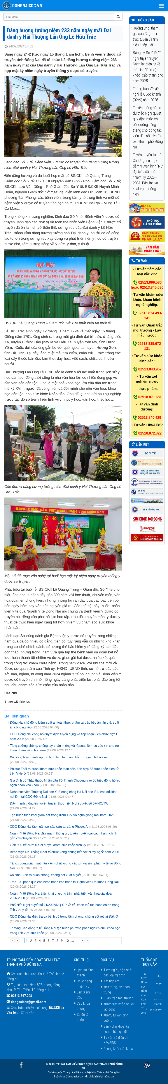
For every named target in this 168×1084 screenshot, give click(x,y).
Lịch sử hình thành (85, 972)
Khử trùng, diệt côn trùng (116, 989)
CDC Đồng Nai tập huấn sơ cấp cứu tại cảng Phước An (49, 826)
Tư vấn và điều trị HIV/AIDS (115, 1040)
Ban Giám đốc (83, 995)
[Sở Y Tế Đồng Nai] (147, 509)
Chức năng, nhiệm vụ (85, 983)
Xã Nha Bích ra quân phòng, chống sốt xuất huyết (45, 875)
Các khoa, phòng (84, 1006)
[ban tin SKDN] (147, 207)
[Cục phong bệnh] (147, 462)
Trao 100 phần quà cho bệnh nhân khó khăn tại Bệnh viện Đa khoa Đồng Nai (64, 882)
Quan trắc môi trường (118, 998)
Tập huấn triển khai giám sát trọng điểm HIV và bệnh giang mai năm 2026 (62, 815)
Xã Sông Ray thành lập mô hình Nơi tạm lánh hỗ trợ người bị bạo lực (59, 757)
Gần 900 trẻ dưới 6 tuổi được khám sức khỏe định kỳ (48, 845)
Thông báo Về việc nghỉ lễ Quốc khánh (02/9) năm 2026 (147, 94)
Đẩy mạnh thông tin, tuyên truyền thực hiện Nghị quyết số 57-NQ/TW (59, 803)
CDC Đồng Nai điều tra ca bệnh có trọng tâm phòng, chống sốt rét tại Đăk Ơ (64, 916)
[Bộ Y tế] (147, 453)
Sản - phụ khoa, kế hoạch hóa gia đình (116, 1029)
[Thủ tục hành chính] (147, 222)
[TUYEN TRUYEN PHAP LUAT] (147, 236)
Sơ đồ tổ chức (83, 1017)
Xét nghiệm (111, 981)
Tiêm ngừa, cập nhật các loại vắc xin (117, 972)
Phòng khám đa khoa (118, 1049)
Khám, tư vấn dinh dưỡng (115, 1018)
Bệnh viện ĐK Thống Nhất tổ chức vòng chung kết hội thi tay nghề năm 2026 (64, 852)
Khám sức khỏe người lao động (118, 1006)
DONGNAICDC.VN (27, 5)
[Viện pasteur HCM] (147, 492)
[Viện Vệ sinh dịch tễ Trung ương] (147, 482)
